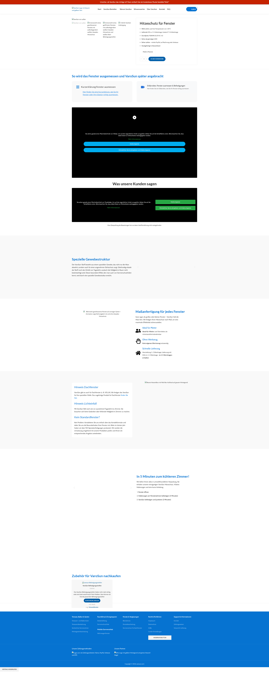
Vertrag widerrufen (9, 669)
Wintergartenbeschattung (80, 631)
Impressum (151, 621)
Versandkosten (93, 607)
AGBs (150, 628)
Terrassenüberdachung (79, 624)
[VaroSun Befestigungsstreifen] (92, 583)
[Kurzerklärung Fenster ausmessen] (77, 87)
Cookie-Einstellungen (155, 631)
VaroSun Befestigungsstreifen (92, 586)
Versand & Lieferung (180, 628)
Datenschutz (152, 624)
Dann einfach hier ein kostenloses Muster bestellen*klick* (148, 2)
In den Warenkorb (157, 59)
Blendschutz (127, 621)
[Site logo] (81, 9)
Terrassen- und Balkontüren (80, 621)
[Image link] (91, 654)
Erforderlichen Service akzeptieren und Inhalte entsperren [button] (134, 150)
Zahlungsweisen (179, 624)
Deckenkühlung (102, 621)
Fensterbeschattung (129, 624)
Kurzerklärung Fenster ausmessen (98, 86)
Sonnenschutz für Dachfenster (132, 628)
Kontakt (176, 621)
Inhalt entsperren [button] (134, 144)
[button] (138, 267)
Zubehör (92, 588)
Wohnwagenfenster (103, 633)
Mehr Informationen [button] (134, 139)
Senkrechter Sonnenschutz (80, 628)
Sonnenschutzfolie (103, 624)
